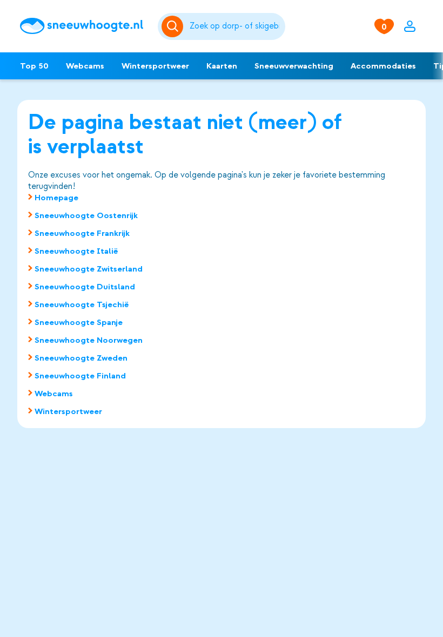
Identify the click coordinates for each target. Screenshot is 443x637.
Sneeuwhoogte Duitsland (85, 286)
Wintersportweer (155, 65)
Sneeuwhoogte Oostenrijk (86, 215)
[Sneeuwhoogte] (83, 26)
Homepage (56, 197)
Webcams (85, 65)
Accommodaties (383, 65)
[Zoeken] (235, 26)
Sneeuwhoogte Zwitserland (89, 268)
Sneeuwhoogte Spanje (79, 322)
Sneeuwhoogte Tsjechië (82, 304)
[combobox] (235, 26)
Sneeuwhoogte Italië (76, 251)
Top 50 (34, 65)
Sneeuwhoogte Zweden (81, 358)
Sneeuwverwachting (293, 65)
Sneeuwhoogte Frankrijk (82, 233)
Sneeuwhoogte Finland (80, 375)
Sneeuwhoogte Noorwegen (89, 340)
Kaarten (221, 65)
